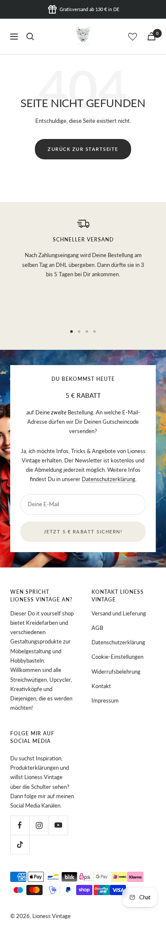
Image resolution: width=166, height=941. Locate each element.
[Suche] (30, 36)
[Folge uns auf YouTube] (58, 825)
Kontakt (101, 686)
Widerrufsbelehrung (116, 671)
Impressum (105, 700)
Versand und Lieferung (119, 613)
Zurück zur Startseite (83, 149)
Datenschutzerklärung (108, 479)
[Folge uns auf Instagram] (39, 825)
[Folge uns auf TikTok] (19, 844)
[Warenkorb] (151, 36)
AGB (97, 627)
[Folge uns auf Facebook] (19, 825)
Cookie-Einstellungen (117, 656)
